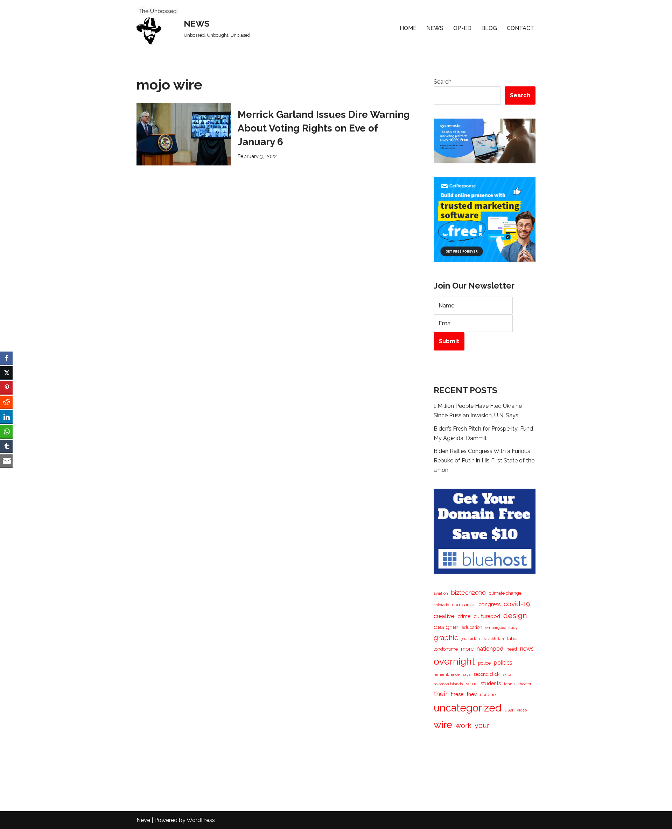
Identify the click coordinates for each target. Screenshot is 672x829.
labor (512, 638)
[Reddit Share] (6, 402)
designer (446, 626)
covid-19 (517, 604)
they (472, 694)
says (466, 674)
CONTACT (520, 28)
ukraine (488, 694)
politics (503, 662)
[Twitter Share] (6, 372)
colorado (441, 605)
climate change (505, 593)
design (515, 615)
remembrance (447, 674)
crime (463, 616)
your (482, 725)
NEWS (434, 28)
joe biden (470, 638)
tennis (509, 684)
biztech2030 (468, 592)
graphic (446, 637)
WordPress (201, 820)
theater (524, 684)
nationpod (490, 648)
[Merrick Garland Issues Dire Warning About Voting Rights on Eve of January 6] (183, 134)
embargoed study (501, 627)
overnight (454, 661)
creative (444, 616)
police (484, 663)
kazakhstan (493, 639)
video (522, 710)
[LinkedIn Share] (6, 416)
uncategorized (468, 708)
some (471, 683)
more (467, 649)
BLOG (489, 28)
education (472, 627)
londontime (446, 649)
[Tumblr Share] (6, 446)
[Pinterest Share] (6, 387)
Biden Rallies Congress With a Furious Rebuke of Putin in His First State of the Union (484, 460)
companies (463, 604)
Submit (449, 341)
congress (489, 604)
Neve (143, 820)
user (509, 710)
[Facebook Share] (6, 358)
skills (507, 674)
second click (486, 674)
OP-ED (462, 28)
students (491, 683)
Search (442, 81)
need (511, 649)
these (457, 694)
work (463, 725)
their (441, 693)
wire (443, 724)
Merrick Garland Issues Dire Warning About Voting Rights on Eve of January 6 (324, 128)
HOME (408, 28)
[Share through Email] (6, 460)
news (527, 648)
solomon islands (448, 684)
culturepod (487, 616)
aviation (441, 593)
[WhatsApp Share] (6, 431)
